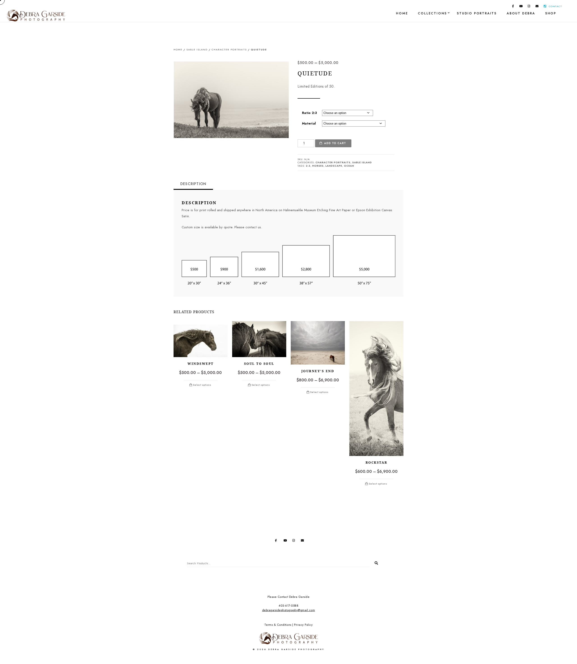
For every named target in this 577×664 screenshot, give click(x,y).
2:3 (308, 166)
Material (309, 123)
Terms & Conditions (277, 625)
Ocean (349, 166)
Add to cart (335, 143)
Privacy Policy (303, 625)
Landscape (333, 166)
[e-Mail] (537, 7)
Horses (318, 166)
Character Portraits (229, 49)
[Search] (375, 562)
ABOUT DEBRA (521, 13)
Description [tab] (193, 183)
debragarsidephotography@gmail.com (288, 610)
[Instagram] (529, 7)
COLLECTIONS (432, 13)
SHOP (550, 13)
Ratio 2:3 (309, 113)
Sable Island (197, 49)
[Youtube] (521, 7)
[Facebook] (513, 7)
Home (178, 49)
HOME (402, 13)
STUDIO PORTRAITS (477, 13)
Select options (202, 385)
